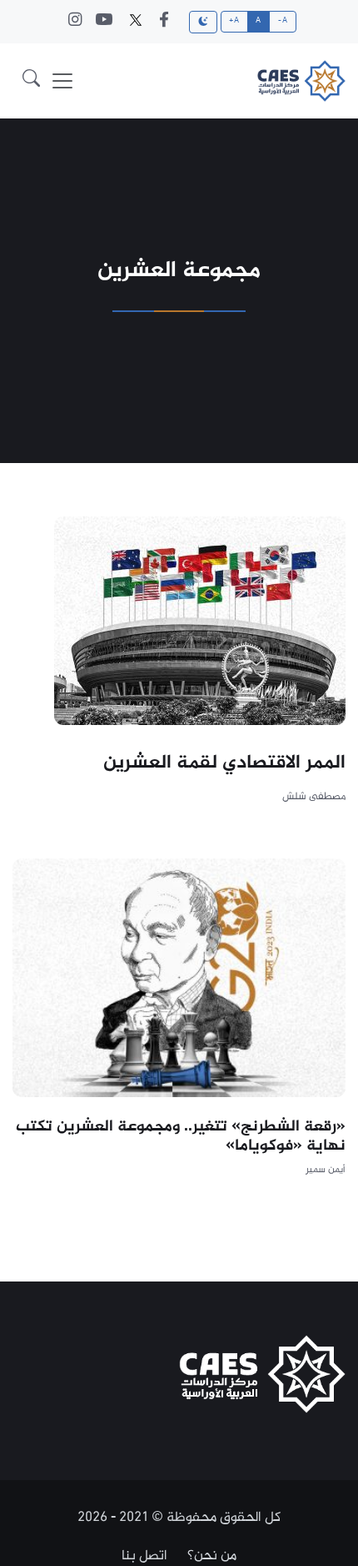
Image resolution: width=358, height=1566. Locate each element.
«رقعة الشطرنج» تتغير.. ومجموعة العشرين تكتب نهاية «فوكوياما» (181, 1136)
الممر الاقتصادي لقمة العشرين (224, 763)
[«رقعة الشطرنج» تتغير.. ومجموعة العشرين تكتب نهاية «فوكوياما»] (179, 977)
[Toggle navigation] (62, 81)
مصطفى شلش (314, 797)
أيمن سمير (326, 1170)
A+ (234, 21)
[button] (31, 81)
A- (282, 21)
